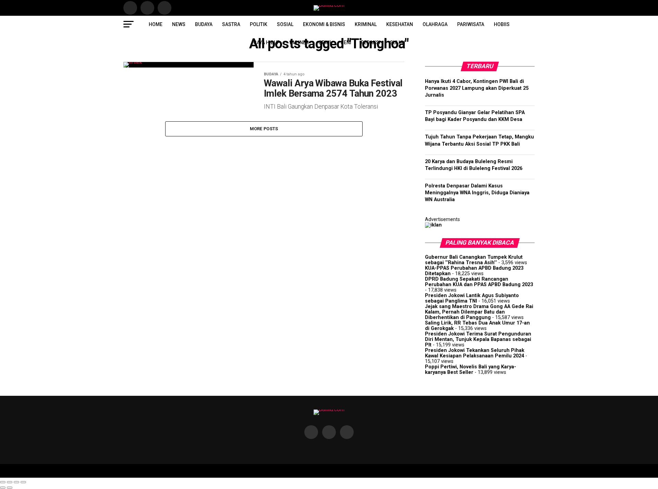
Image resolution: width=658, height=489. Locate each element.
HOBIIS (502, 24)
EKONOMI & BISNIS (324, 24)
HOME (155, 24)
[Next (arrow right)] (9, 488)
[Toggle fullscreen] (16, 482)
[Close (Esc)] (2, 482)
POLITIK (258, 24)
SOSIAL (285, 24)
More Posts (264, 128)
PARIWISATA (470, 24)
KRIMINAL (366, 24)
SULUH (397, 42)
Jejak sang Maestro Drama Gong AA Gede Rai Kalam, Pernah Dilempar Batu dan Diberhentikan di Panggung (479, 312)
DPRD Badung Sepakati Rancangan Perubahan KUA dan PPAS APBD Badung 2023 (479, 282)
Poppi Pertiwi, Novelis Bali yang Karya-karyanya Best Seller (470, 369)
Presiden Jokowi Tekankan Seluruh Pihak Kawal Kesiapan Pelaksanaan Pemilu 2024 (474, 353)
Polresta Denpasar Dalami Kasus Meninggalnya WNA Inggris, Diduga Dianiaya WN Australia (477, 193)
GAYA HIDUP (266, 42)
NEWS (178, 24)
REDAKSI (370, 42)
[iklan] (433, 225)
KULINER (299, 42)
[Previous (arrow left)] (2, 488)
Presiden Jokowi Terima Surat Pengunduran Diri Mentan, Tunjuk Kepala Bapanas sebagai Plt (478, 339)
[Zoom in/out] (23, 482)
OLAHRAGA (435, 24)
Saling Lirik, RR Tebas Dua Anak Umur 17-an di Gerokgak (477, 325)
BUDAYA (203, 24)
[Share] (9, 482)
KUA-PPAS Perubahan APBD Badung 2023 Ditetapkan (474, 271)
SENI (346, 42)
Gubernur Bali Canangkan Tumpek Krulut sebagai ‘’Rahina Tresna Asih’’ (474, 260)
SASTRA (231, 24)
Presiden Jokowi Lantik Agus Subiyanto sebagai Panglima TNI (472, 298)
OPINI (324, 42)
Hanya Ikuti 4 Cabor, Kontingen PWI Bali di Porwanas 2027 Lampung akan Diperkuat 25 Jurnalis (476, 88)
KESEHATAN (399, 24)
